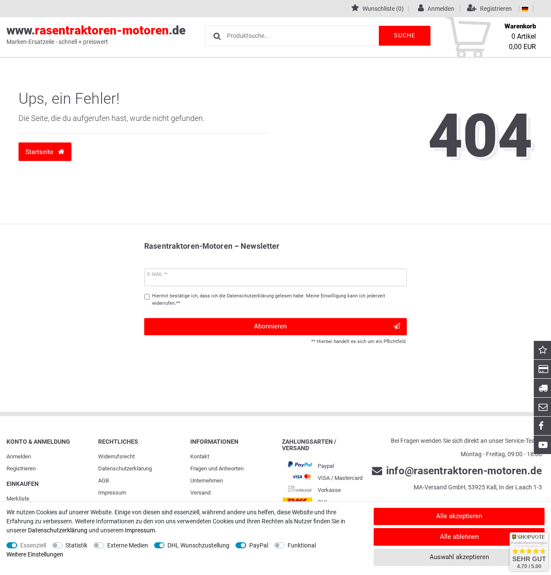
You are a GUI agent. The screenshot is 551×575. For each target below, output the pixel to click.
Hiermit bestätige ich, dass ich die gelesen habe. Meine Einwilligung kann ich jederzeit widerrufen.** (268, 299)
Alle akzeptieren (459, 516)
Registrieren (21, 468)
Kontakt (199, 456)
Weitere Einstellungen (34, 554)
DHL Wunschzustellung (198, 545)
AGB (103, 480)
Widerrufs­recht (116, 456)
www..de (96, 34)
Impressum (112, 492)
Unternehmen (206, 480)
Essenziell (33, 545)
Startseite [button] (40, 152)
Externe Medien (127, 545)
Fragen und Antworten (217, 468)
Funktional (302, 545)
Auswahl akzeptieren (459, 557)
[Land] (525, 8)
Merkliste (17, 498)
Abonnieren (270, 326)
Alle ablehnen (459, 537)
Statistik (76, 545)
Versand (200, 492)
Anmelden (18, 456)
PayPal (258, 545)
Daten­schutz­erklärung (125, 468)
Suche (404, 35)
